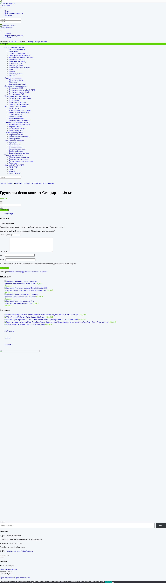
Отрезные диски (15, 114)
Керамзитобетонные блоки (19, 124)
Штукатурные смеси (17, 49)
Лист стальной (14, 145)
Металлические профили (14, 141)
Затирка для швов (16, 66)
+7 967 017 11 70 (15, 42)
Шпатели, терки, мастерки (19, 120)
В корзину (4, 210)
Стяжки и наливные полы (19, 53)
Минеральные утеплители (19, 157)
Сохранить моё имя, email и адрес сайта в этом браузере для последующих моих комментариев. (39, 264)
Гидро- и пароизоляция (13, 78)
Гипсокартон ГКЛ (16, 88)
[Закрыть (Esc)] (8, 555)
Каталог (11, 183)
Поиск (2, 522)
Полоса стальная (15, 147)
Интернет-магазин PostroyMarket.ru (19, 551)
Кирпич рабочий (15, 127)
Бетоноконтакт (14, 100)
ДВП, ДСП (13, 167)
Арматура (13, 143)
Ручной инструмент (16, 118)
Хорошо (108, 582)
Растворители (14, 139)
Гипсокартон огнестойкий (19, 92)
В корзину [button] (8, 286)
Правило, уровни (15, 116)
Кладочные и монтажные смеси (21, 58)
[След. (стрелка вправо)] (3, 557)
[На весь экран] (3, 555)
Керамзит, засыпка (16, 74)
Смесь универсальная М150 (19, 55)
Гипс (11, 70)
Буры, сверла (14, 108)
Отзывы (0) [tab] (9, 214)
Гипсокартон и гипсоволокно (16, 86)
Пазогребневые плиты (17, 129)
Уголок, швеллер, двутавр (19, 153)
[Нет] (113, 582)
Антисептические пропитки (20, 98)
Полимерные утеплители (18, 159)
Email (3, 259)
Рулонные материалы (17, 84)
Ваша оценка (5, 235)
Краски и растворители (14, 133)
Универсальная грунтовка (19, 104)
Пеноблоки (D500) (16, 131)
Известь (12, 72)
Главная (3, 183)
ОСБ (11, 169)
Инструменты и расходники (15, 106)
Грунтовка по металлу (17, 102)
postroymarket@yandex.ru (37, 42)
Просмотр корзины (7, 578)
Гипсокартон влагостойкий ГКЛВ (22, 90)
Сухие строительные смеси (15, 47)
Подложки (13, 163)
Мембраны (13, 82)
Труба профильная (16, 151)
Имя (2, 255)
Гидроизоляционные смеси (19, 68)
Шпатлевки (13, 51)
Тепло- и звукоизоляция (14, 155)
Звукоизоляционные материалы (21, 161)
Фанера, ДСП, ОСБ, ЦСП (14, 165)
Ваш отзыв (5, 251)
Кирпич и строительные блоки (16, 122)
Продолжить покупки (8, 569)
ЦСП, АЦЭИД (14, 173)
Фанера (12, 171)
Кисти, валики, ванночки (19, 112)
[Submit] (1, 24)
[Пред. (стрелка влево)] (1, 557)
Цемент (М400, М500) (17, 62)
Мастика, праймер (16, 80)
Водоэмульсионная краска (19, 137)
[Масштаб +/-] (1, 555)
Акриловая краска (16, 135)
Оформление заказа (22, 578)
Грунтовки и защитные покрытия (17, 96)
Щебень (12, 76)
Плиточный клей (15, 64)
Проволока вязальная (17, 149)
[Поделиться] (5, 555)
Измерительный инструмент (20, 110)
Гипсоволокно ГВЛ (16, 94)
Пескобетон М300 (16, 60)
